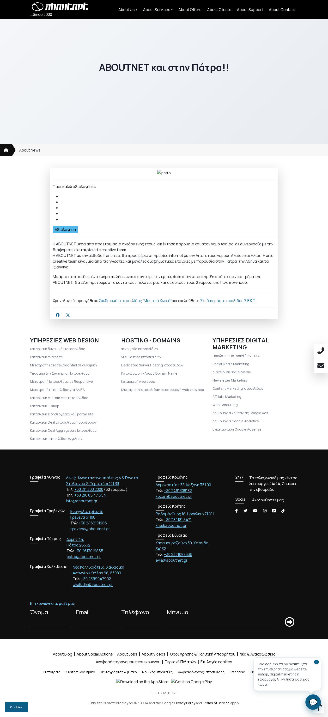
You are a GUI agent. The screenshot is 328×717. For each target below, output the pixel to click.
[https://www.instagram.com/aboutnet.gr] (265, 510)
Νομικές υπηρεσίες (157, 672)
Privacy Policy (184, 703)
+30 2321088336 (178, 554)
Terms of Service (216, 703)
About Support (250, 9)
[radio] (168, 196)
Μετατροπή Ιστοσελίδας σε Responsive (61, 381)
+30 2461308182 (178, 490)
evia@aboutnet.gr (172, 560)
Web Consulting (225, 404)
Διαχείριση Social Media (232, 372)
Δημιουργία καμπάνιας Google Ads (240, 413)
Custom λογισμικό (80, 672)
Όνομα (39, 612)
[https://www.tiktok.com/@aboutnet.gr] (283, 510)
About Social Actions (95, 654)
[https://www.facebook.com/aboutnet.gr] (236, 510)
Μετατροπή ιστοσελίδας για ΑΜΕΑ (57, 389)
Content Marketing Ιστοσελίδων (238, 388)
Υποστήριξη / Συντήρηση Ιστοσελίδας (60, 373)
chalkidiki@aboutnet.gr (93, 584)
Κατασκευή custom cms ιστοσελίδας (59, 397)
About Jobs (127, 654)
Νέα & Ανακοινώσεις (257, 654)
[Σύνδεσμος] (6, 150)
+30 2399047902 (96, 578)
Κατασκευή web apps (138, 381)
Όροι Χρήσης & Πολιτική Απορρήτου (202, 654)
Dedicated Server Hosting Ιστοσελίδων (152, 365)
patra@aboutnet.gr (84, 556)
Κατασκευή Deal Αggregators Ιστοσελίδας (63, 430)
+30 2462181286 (93, 523)
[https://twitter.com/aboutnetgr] (245, 510)
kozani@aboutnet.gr (174, 496)
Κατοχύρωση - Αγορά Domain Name (149, 373)
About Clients (219, 9)
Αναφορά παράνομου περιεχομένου (128, 661)
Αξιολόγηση (65, 229)
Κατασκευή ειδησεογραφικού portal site (62, 414)
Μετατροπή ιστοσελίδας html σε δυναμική (63, 365)
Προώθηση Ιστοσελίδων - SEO (236, 355)
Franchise (237, 672)
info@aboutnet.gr (81, 501)
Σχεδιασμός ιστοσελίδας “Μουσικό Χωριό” (135, 300)
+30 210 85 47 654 (90, 495)
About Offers (189, 9)
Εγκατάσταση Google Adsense (237, 429)
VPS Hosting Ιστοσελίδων (141, 357)
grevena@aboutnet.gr (90, 528)
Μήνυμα (177, 612)
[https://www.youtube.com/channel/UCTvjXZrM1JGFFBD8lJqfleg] (255, 510)
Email (83, 612)
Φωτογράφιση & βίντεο (118, 672)
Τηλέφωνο (135, 612)
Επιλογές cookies (216, 661)
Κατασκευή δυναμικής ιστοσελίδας (57, 348)
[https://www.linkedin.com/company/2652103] (274, 510)
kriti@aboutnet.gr (171, 525)
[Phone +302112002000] (321, 351)
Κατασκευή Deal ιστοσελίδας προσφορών (63, 422)
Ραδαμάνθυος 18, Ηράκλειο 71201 (185, 513)
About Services (156, 9)
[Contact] (321, 365)
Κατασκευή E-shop (44, 406)
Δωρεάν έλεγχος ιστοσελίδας (201, 672)
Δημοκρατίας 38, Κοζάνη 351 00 (183, 484)
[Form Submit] (290, 622)
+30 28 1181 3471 (178, 519)
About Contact (282, 9)
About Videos (153, 654)
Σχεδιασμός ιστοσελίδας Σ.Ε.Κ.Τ (227, 300)
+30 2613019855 (89, 550)
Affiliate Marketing (227, 396)
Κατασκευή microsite (46, 357)
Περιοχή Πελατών (180, 661)
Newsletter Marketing (230, 380)
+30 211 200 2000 (88, 489)
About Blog (62, 654)
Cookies (16, 707)
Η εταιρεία (52, 672)
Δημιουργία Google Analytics (236, 421)
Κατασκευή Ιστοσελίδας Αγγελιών (56, 438)
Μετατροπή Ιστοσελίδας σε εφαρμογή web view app (162, 389)
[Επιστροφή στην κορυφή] (318, 708)
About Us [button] (126, 9)
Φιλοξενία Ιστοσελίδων (139, 348)
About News (30, 150)
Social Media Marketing (231, 364)
